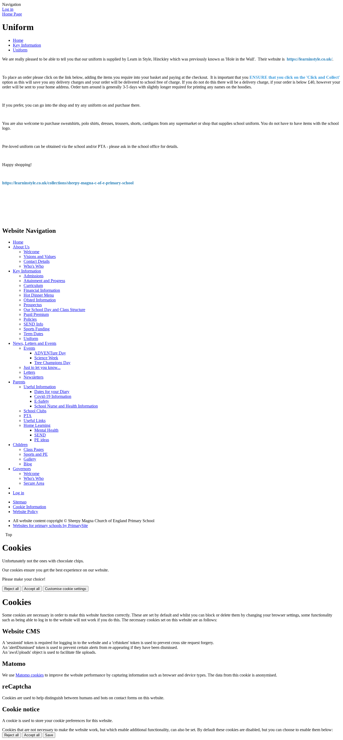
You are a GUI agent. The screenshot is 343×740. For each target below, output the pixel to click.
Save (49, 735)
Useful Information (40, 386)
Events (29, 348)
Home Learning (37, 425)
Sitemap (20, 502)
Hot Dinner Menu (39, 295)
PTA (28, 415)
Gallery (30, 459)
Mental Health (46, 430)
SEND (40, 435)
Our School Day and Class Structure (54, 309)
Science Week (46, 358)
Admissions (33, 276)
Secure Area (34, 483)
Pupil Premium (36, 314)
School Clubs (35, 411)
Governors (22, 468)
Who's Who (34, 266)
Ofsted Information (40, 300)
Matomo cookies (30, 675)
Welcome (31, 251)
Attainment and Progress (44, 280)
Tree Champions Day (52, 362)
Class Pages (34, 449)
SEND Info (33, 324)
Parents (19, 382)
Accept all (32, 589)
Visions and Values (40, 256)
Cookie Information (29, 506)
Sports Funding (37, 329)
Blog (28, 464)
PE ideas (41, 440)
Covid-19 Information (52, 396)
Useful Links (35, 420)
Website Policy (25, 511)
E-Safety (41, 401)
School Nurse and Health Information (66, 406)
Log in (7, 9)
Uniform (20, 50)
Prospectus (33, 304)
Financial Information (42, 290)
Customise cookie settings (65, 589)
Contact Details (37, 261)
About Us (21, 247)
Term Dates (33, 333)
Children (20, 444)
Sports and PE (36, 454)
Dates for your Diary (51, 391)
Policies (30, 319)
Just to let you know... (42, 367)
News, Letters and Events (34, 343)
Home (18, 40)
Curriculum (33, 285)
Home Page (12, 14)
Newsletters (33, 377)
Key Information (27, 45)
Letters (29, 372)
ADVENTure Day (50, 353)
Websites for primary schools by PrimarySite (50, 525)
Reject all (11, 589)
